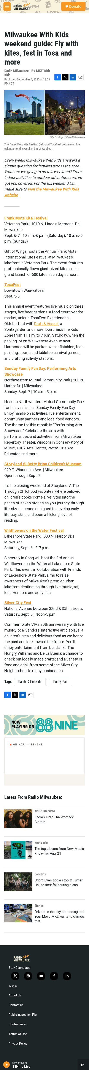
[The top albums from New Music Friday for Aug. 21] (18, 850)
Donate (75, 6)
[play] (6, 1064)
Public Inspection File (23, 1014)
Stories (39, 905)
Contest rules (18, 1024)
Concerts (40, 874)
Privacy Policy (18, 1043)
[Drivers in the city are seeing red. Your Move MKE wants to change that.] (18, 913)
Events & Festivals (29, 681)
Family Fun (60, 681)
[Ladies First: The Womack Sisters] (18, 818)
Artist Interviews (45, 811)
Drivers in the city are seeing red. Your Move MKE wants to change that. (59, 916)
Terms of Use (18, 1034)
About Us (15, 995)
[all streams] (83, 1064)
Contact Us (16, 1005)
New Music (41, 842)
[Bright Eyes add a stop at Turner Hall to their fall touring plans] (18, 881)
